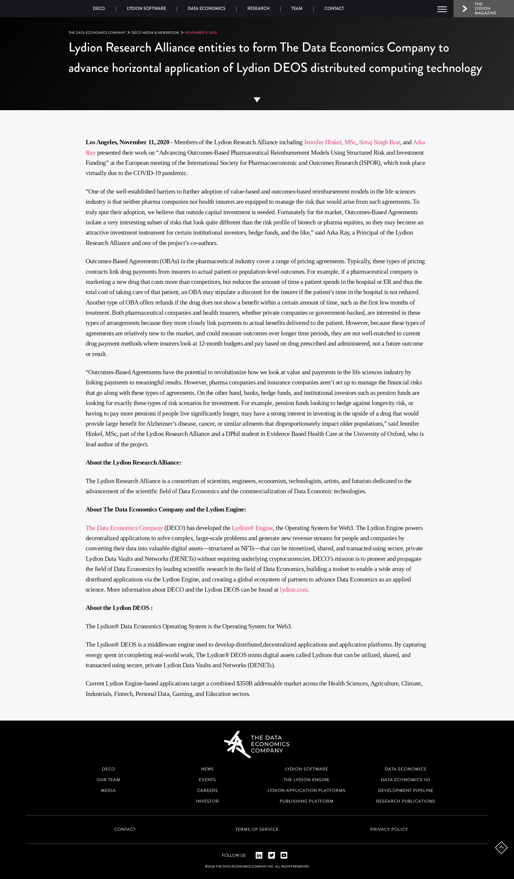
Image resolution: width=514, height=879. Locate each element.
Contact (334, 8)
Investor (207, 801)
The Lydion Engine (307, 780)
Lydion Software (146, 8)
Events (207, 780)
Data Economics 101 (405, 780)
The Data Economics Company (97, 32)
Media (108, 790)
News (207, 769)
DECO (99, 8)
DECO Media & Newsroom (155, 32)
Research (258, 8)
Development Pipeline (405, 790)
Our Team (108, 780)
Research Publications (405, 801)
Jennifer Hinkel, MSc (330, 142)
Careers (207, 790)
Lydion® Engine (252, 527)
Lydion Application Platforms (307, 790)
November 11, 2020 (201, 32)
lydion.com (294, 589)
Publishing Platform (307, 801)
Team (297, 8)
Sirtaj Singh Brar (379, 142)
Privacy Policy (389, 829)
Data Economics (206, 8)
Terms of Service (257, 829)
